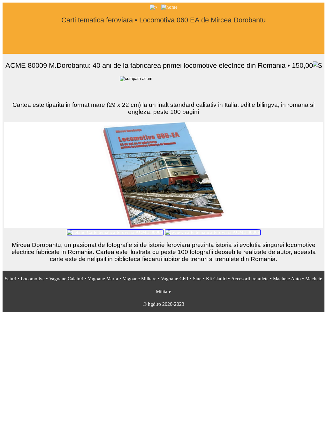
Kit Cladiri (216, 278)
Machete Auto (287, 278)
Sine (197, 278)
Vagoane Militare (139, 278)
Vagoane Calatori (66, 278)
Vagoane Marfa (103, 278)
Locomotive (33, 278)
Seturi (10, 278)
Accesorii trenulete (250, 278)
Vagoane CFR (174, 278)
